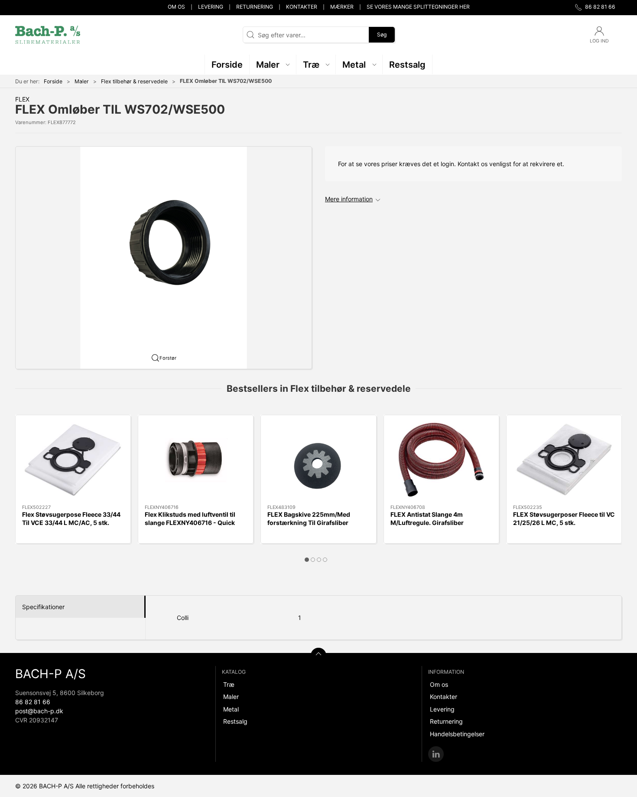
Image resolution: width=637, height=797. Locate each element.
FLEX (22, 99)
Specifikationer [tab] (43, 606)
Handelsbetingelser (457, 734)
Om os (176, 6)
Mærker (342, 6)
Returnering (254, 6)
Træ (228, 684)
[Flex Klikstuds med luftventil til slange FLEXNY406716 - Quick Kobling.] (196, 460)
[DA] (47, 34)
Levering (210, 6)
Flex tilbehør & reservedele (134, 81)
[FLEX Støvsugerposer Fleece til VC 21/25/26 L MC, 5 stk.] (564, 460)
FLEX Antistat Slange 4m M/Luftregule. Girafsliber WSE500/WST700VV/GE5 (429, 522)
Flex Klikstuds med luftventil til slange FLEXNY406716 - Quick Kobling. (190, 522)
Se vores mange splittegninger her (418, 6)
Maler (82, 81)
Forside (53, 81)
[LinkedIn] (436, 754)
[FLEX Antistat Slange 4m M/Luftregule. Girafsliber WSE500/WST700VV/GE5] (441, 460)
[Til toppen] (318, 655)
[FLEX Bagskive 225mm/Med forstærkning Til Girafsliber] (318, 460)
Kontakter (301, 6)
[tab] (307, 560)
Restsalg (235, 721)
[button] (273, 64)
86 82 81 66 (32, 701)
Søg (382, 34)
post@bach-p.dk (39, 711)
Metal (231, 709)
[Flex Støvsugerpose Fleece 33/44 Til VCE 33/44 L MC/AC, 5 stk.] (73, 460)
